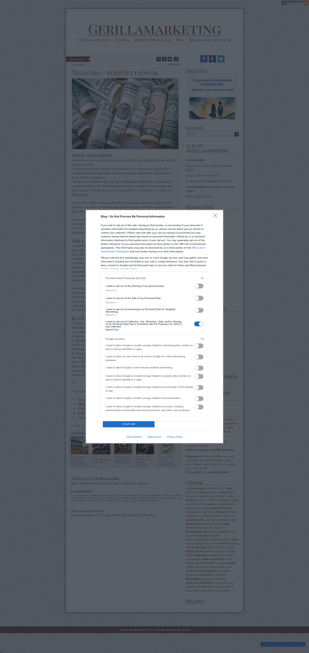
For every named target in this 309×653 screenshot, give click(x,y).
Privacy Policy (175, 436)
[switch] (198, 286)
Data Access (154, 436)
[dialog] (154, 326)
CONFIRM (128, 424)
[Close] (216, 216)
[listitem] (154, 278)
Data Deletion (134, 436)
